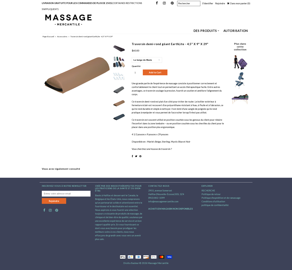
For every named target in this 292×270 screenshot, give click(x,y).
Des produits (205, 30)
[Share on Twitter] (136, 156)
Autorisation (235, 30)
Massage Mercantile (158, 263)
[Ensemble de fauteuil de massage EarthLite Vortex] (240, 88)
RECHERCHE (208, 190)
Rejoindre (220, 3)
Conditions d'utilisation (213, 201)
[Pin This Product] (140, 156)
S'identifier (207, 3)
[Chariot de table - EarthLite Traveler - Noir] (240, 70)
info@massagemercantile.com (163, 201)
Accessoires (62, 36)
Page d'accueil (48, 36)
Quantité (136, 66)
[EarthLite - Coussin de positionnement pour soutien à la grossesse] (240, 106)
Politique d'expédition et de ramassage (221, 197)
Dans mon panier (239, 3)
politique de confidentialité (215, 205)
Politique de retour (211, 194)
